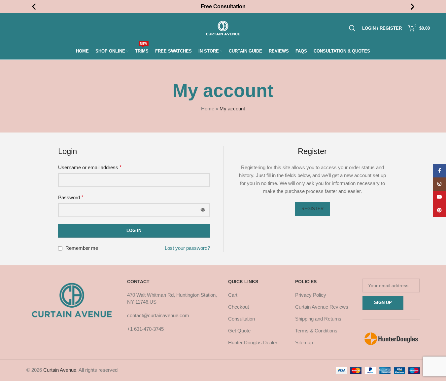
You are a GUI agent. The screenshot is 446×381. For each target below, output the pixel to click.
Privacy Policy (310, 295)
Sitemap (304, 342)
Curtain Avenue (59, 370)
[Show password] (203, 210)
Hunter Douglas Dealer (252, 342)
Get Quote (239, 330)
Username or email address (89, 167)
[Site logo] (223, 27)
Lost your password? (187, 248)
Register (312, 208)
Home (207, 108)
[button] (34, 7)
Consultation (241, 319)
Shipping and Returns (318, 319)
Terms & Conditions (316, 330)
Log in (133, 230)
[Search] (352, 28)
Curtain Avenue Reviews (321, 307)
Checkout (238, 307)
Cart (232, 295)
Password (70, 197)
